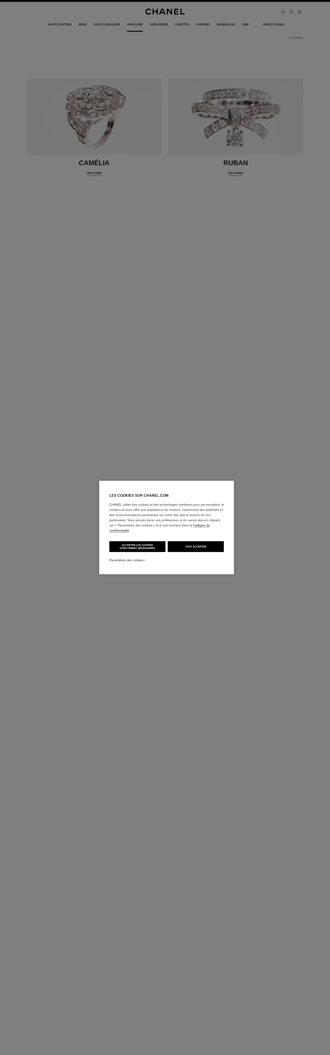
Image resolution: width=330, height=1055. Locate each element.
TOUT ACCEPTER (195, 546)
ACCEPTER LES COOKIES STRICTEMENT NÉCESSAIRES (137, 547)
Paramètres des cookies (126, 560)
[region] (166, 527)
